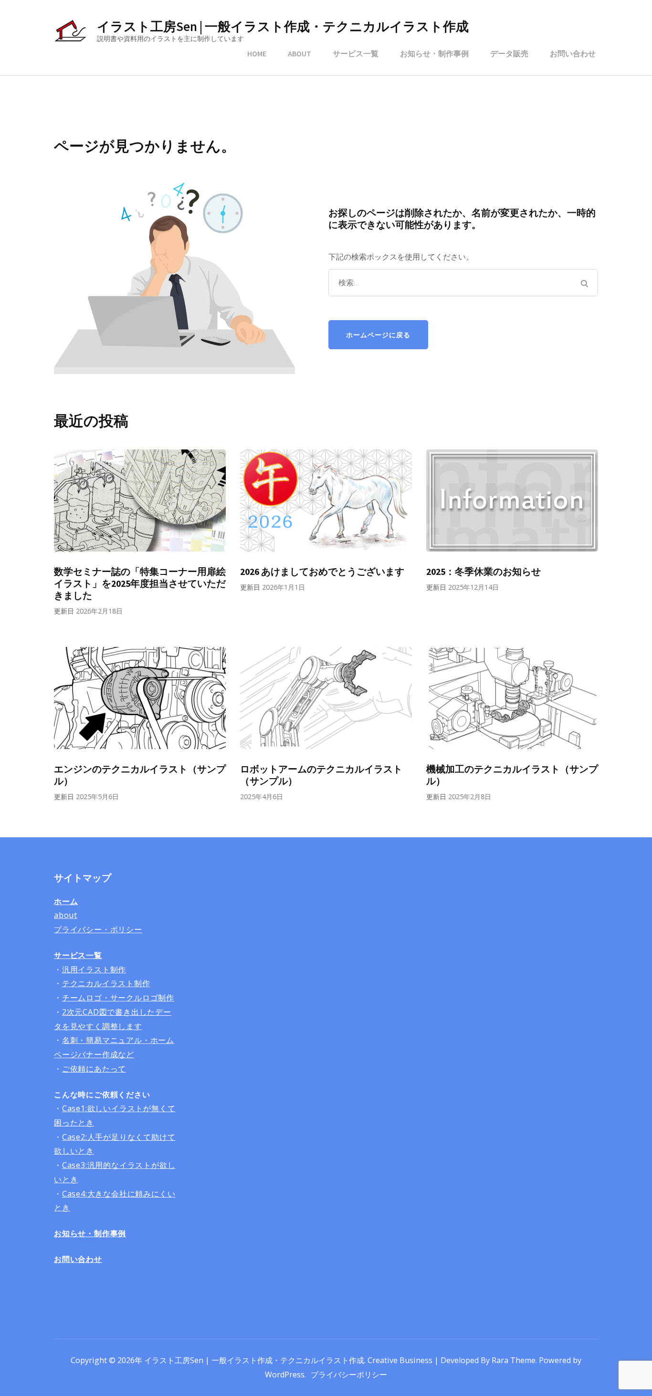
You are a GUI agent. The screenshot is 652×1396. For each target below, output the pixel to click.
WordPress (285, 1374)
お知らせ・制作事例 (434, 53)
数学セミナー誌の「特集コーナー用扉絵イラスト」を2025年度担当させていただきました (140, 583)
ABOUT (299, 53)
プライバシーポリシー (349, 1374)
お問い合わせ (573, 53)
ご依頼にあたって (94, 1068)
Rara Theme (514, 1360)
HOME (256, 53)
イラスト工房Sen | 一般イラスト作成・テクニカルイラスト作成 (283, 26)
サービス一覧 (356, 53)
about (65, 915)
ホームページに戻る (378, 334)
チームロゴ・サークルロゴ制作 (118, 997)
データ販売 (509, 53)
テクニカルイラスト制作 (106, 983)
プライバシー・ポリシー (98, 929)
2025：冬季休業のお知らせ (483, 571)
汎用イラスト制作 (94, 969)
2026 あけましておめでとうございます (322, 571)
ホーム (66, 901)
